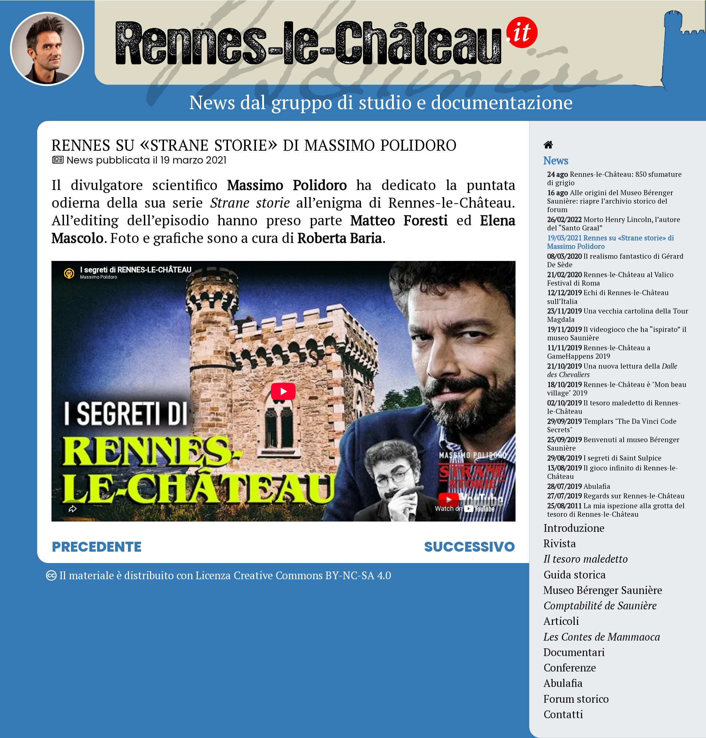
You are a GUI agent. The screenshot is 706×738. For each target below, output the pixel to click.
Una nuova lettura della (612, 370)
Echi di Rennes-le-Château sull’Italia (608, 296)
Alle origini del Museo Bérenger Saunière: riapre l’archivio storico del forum (610, 201)
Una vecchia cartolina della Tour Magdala (617, 315)
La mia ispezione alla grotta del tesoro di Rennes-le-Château (616, 510)
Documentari (574, 652)
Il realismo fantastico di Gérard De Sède (615, 260)
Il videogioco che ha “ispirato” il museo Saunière (617, 333)
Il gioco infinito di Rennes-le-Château (612, 472)
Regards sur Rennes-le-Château (616, 495)
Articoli (561, 621)
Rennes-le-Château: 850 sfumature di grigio (614, 178)
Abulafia (578, 486)
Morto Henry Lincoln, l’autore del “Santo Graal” (613, 223)
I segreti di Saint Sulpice (604, 457)
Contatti (563, 714)
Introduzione (574, 528)
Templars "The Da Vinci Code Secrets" (612, 425)
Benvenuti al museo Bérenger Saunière (613, 443)
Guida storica (574, 574)
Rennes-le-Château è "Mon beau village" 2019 (617, 388)
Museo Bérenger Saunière (602, 590)
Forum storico (576, 699)
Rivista (559, 543)
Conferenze (569, 667)
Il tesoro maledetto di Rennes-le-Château (614, 407)
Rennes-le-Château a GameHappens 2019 (598, 352)
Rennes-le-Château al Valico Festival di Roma (610, 278)
